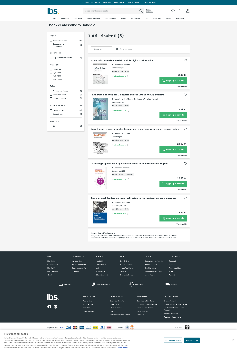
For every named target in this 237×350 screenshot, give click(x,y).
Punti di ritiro (95, 2)
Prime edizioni (77, 261)
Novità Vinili (100, 271)
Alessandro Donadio (61, 91)
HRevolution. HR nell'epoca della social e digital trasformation (122, 60)
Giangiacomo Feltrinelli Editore (175, 304)
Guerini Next (57, 114)
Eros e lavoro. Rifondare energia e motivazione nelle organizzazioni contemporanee (133, 198)
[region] (118, 340)
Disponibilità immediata (62, 58)
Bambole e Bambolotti (153, 271)
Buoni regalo (107, 2)
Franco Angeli (58, 110)
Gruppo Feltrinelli (170, 301)
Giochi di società (151, 268)
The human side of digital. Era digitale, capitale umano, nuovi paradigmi (127, 94)
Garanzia (113, 311)
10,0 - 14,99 (57, 73)
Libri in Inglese (52, 271)
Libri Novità (51, 261)
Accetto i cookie (192, 340)
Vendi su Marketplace (145, 308)
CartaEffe (85, 2)
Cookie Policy (122, 347)
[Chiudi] (233, 339)
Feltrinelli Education (171, 313)
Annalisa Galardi (59, 95)
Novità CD (99, 261)
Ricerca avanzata (149, 11)
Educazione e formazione (58, 45)
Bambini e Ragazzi (127, 275)
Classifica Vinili (102, 275)
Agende (172, 264)
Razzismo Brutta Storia (172, 317)
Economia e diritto (60, 41)
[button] (141, 11)
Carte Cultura (119, 2)
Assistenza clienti (150, 2)
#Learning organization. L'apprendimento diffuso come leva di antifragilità (129, 163)
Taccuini (172, 261)
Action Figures (150, 275)
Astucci (172, 275)
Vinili (97, 268)
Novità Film (124, 261)
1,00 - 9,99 (57, 70)
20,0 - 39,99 (57, 79)
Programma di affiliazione (147, 304)
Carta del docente (133, 2)
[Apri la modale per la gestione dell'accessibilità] (187, 327)
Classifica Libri (52, 264)
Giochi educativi (151, 264)
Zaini (171, 271)
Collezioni (75, 271)
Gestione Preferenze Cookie (120, 315)
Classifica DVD (125, 264)
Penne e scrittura (175, 268)
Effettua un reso (116, 308)
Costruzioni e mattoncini (154, 261)
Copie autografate (79, 268)
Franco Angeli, (117, 68)
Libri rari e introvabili (79, 264)
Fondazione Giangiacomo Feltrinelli (174, 309)
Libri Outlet (51, 268)
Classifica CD (101, 264)
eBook (49, 275)
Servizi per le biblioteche (146, 301)
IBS (54, 126)
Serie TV (123, 271)
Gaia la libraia (88, 311)
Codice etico (142, 315)
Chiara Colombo (59, 98)
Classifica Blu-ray (127, 268)
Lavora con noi (142, 311)
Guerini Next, (116, 102)
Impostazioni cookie (173, 340)
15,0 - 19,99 (57, 76)
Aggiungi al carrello (175, 80)
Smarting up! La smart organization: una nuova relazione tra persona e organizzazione (135, 129)
